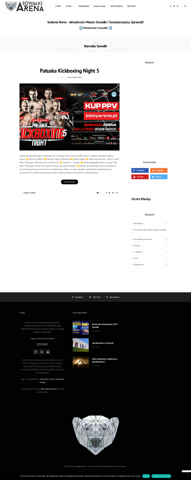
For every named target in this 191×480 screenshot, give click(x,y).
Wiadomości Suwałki (95, 28)
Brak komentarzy (75, 77)
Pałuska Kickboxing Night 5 (69, 70)
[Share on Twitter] (109, 193)
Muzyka (137, 245)
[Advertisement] (149, 107)
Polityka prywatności (161, 476)
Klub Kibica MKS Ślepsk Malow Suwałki (150, 230)
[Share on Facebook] (106, 193)
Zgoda (146, 476)
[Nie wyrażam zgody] (187, 476)
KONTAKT (131, 6)
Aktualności (138, 223)
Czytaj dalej (42, 344)
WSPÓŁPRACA (117, 6)
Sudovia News (100, 6)
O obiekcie (138, 252)
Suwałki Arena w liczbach (103, 343)
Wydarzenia (138, 264)
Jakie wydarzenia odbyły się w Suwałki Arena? (104, 360)
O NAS (68, 6)
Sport (136, 258)
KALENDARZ (83, 6)
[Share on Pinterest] (117, 193)
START (58, 6)
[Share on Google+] (113, 193)
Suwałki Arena (29, 193)
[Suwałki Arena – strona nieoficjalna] (24, 6)
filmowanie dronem (49, 389)
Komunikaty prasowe (143, 239)
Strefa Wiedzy (141, 199)
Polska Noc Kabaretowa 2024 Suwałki (104, 325)
